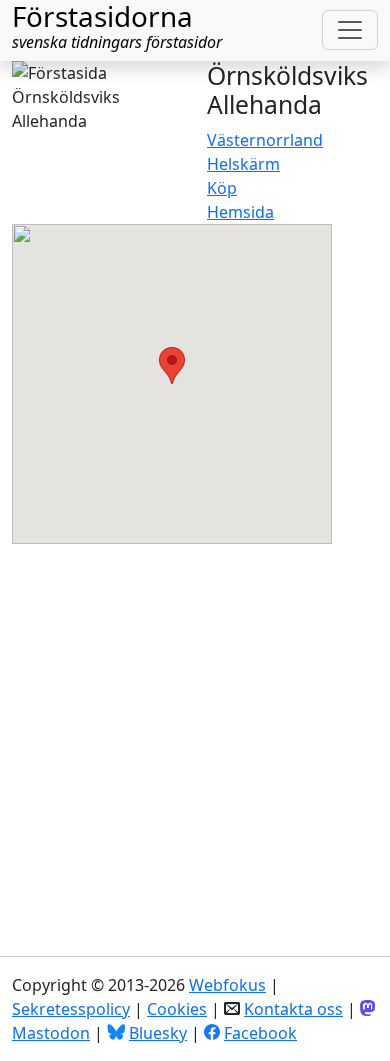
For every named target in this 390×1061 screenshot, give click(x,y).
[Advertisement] (195, 739)
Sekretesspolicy (71, 1009)
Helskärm (243, 164)
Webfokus (227, 985)
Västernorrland (265, 140)
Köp (222, 188)
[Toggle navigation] (350, 30)
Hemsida (240, 212)
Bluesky (158, 1033)
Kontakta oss (293, 1009)
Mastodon (51, 1033)
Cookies (177, 1009)
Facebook (260, 1033)
